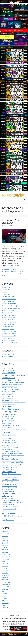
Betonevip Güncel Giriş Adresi (11, 425)
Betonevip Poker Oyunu (17, 461)
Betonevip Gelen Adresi (19, 402)
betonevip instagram (20, 430)
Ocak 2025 (5, 545)
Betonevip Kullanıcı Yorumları (8, 436)
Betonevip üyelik (18, 274)
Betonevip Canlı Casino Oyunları (10, 389)
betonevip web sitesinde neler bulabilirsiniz (9, 477)
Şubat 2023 (5, 596)
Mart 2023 (5, 593)
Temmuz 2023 (6, 584)
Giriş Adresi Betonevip (10, 507)
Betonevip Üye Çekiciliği (8, 301)
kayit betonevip (8, 513)
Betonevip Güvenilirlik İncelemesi (11, 308)
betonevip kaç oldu (9, 435)
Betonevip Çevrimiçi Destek (9, 487)
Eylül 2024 (5, 552)
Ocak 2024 (5, 570)
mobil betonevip (8, 516)
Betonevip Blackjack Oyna (8, 382)
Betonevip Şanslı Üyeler (8, 340)
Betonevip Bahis (8, 378)
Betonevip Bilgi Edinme (8, 329)
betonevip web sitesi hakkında (19, 475)
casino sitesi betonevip (10, 500)
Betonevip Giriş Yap (9, 414)
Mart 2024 (5, 566)
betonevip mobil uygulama (11, 271)
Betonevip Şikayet (9, 496)
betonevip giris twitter (8, 404)
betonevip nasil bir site (7, 449)
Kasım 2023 (5, 575)
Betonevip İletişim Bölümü (9, 303)
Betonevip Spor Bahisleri (16, 462)
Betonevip (4, 292)
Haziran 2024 (5, 559)
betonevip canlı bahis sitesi (9, 387)
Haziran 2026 (5, 533)
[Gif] (14, 81)
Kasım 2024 (5, 547)
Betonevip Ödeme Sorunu (8, 491)
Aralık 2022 (5, 600)
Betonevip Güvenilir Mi (8, 427)
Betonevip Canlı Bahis (8, 386)
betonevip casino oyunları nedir (7, 398)
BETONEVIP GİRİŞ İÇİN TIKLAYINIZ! (14, 30)
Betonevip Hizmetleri (20, 429)
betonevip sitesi (5, 462)
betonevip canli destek (18, 384)
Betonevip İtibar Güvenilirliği (9, 306)
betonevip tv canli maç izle (10, 469)
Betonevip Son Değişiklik (8, 310)
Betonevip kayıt (6, 432)
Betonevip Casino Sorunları (9, 319)
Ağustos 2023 (6, 582)
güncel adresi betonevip (9, 509)
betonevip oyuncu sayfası (17, 453)
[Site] (14, 50)
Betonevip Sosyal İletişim (9, 315)
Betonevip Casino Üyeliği (9, 336)
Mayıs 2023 (5, 589)
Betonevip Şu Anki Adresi (7, 498)
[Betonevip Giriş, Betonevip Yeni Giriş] (13, 194)
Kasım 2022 (5, 603)
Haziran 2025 (5, 538)
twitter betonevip (19, 516)
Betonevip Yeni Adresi (9, 482)
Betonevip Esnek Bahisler (9, 331)
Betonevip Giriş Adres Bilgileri (10, 333)
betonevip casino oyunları (9, 396)
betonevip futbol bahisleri (7, 402)
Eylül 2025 (5, 536)
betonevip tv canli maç (9, 467)
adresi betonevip (8, 368)
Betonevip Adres (8, 373)
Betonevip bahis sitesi (10, 380)
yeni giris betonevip (8, 520)
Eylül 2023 (5, 580)
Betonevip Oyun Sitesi (17, 455)
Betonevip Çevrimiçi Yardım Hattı (9, 489)
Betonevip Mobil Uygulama (11, 221)
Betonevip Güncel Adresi (8, 422)
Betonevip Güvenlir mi (8, 429)
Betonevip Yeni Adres (10, 480)
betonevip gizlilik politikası (8, 416)
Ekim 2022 (5, 605)
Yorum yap (7, 276)
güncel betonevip (7, 511)
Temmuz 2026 (6, 531)
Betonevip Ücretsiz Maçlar (9, 299)
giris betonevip (7, 502)
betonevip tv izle (9, 472)
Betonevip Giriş (6, 289)
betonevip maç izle (7, 438)
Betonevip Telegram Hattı (9, 317)
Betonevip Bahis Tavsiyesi (9, 322)
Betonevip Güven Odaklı (8, 324)
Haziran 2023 (5, 586)
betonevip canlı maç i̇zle (8, 393)
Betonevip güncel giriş (7, 423)
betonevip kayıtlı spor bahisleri (17, 432)
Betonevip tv (16, 465)
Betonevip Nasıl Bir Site (10, 451)
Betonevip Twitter (7, 474)
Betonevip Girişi (9, 412)
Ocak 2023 (5, 598)
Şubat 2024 (5, 568)
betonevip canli (7, 384)
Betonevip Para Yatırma (9, 457)
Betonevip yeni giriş (9, 484)
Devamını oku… (15, 265)
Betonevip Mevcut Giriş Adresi (9, 442)
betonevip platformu (6, 461)
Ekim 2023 (5, 577)
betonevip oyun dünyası (6, 455)
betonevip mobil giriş (6, 443)
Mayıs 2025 (5, 540)
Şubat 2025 (5, 543)
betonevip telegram (6, 465)
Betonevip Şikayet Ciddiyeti (9, 343)
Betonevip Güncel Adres (8, 420)
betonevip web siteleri (17, 474)
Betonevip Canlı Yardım (7, 394)
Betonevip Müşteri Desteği (8, 445)
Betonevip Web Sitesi (8, 475)
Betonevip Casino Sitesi (10, 400)
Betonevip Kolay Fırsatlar (8, 313)
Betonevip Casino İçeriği (8, 338)
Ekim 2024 (5, 550)
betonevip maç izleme (8, 440)
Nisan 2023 (5, 591)
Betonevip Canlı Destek (8, 391)
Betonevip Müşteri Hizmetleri (10, 447)
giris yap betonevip (8, 504)
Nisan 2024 (5, 563)
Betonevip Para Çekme (10, 459)
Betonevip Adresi (6, 287)
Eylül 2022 (5, 607)
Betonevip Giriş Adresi (10, 269)
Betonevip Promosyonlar (8, 356)
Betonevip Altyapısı (20, 375)
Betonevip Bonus (19, 382)
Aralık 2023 (5, 573)
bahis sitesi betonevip (9, 370)
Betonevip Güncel (8, 418)
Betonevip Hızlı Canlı (7, 326)
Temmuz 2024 (6, 556)
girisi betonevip (18, 502)
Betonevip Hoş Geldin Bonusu (8, 430)
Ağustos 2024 (6, 554)
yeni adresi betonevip (8, 518)
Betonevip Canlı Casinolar (9, 296)
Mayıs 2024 (5, 561)
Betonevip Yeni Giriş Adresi (9, 486)
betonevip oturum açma (7, 453)
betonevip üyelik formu (20, 493)
